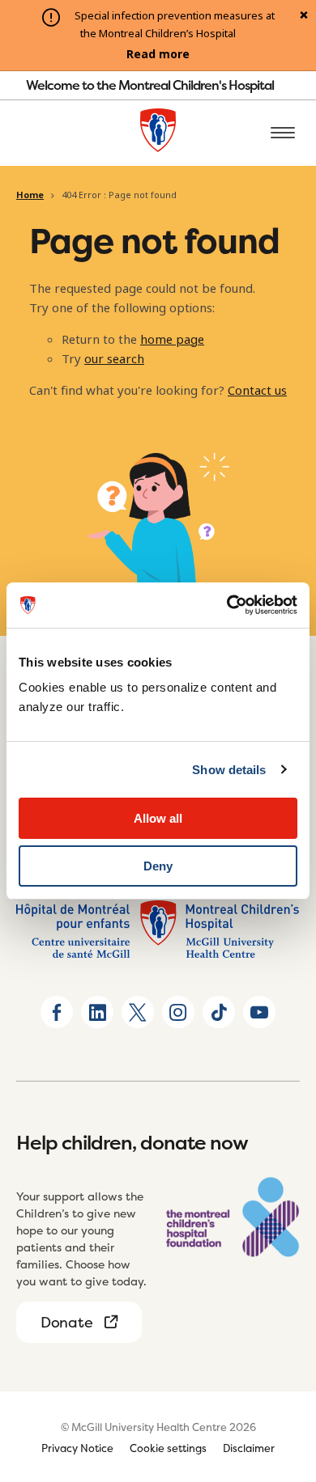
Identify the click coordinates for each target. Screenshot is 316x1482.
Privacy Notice (77, 1448)
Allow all (158, 818)
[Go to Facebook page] (57, 1012)
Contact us (257, 391)
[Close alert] (304, 16)
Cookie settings (168, 1448)
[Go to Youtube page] (259, 1012)
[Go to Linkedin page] (97, 1012)
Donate (66, 1322)
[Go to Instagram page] (178, 1012)
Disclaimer (249, 1448)
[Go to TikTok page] (219, 1012)
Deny (158, 866)
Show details (229, 770)
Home (30, 194)
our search (114, 359)
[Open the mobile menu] (283, 133)
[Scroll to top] (283, 1377)
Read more (158, 54)
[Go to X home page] (138, 1012)
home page (172, 340)
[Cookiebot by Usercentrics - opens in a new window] (227, 605)
